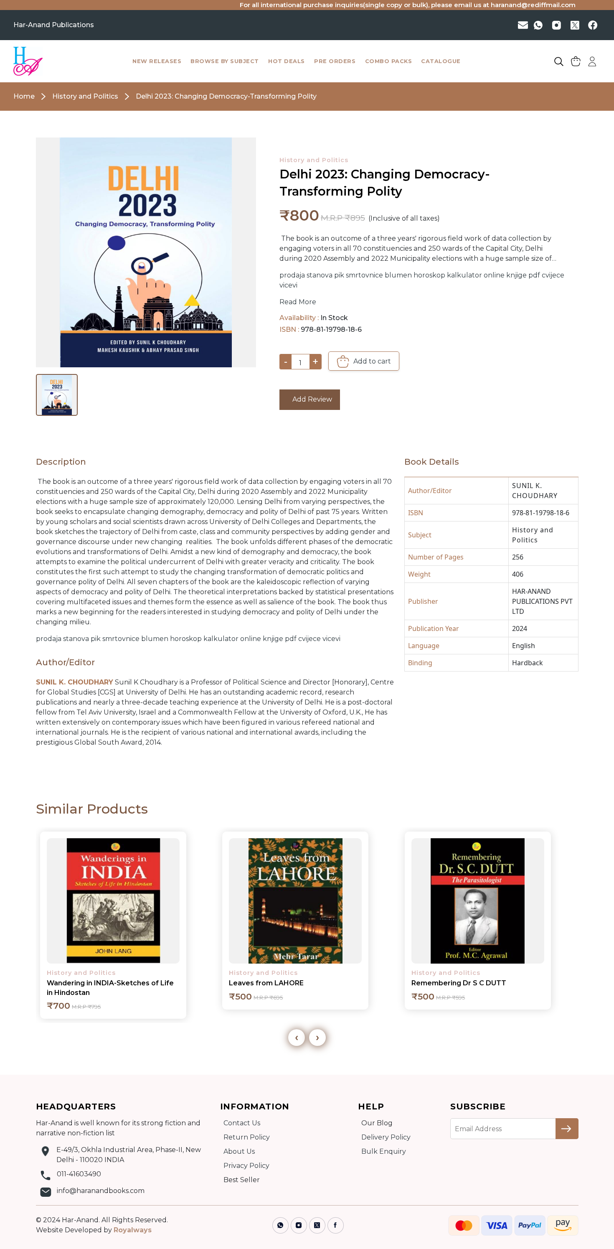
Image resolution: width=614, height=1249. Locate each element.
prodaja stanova (305, 275)
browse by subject (224, 61)
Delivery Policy (386, 1137)
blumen (398, 275)
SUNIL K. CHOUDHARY (535, 490)
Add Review (309, 399)
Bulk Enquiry (383, 1151)
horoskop (429, 275)
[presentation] (296, 1037)
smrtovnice (364, 275)
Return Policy (246, 1137)
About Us (239, 1151)
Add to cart (371, 361)
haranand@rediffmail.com (502, 5)
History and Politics (313, 160)
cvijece (553, 275)
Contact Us (241, 1123)
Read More (297, 302)
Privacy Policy (246, 1166)
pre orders (334, 61)
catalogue (441, 61)
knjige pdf (523, 275)
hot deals (286, 61)
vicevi (288, 285)
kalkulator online (476, 275)
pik (339, 275)
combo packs (388, 61)
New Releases (156, 61)
